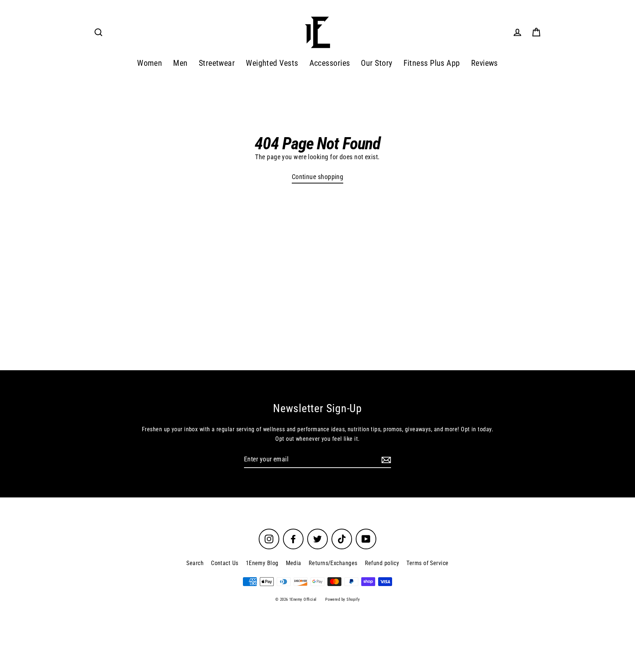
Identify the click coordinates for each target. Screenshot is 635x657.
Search (195, 563)
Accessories (329, 63)
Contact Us (224, 563)
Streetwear (217, 63)
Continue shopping (318, 177)
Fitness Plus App (431, 63)
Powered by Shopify (342, 599)
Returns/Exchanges (333, 563)
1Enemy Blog (262, 563)
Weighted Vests (272, 63)
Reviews (484, 63)
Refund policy (382, 563)
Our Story (376, 63)
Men (180, 63)
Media (293, 563)
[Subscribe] (385, 459)
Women (149, 63)
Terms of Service (427, 563)
